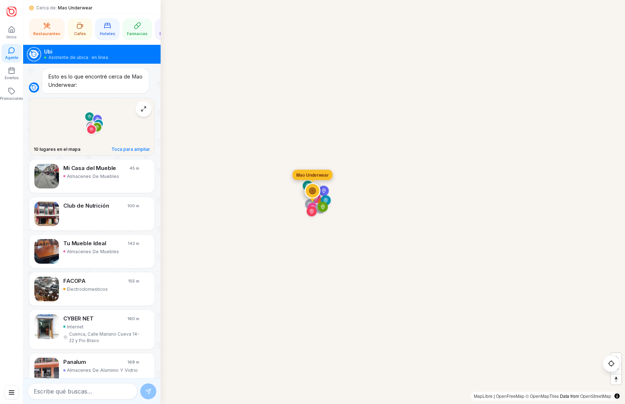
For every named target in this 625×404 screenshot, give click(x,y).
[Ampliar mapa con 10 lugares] (144, 109)
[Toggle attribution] (617, 396)
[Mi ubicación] (611, 363)
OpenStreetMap (595, 396)
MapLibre (483, 396)
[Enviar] (148, 391)
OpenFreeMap (510, 396)
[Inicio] (11, 11)
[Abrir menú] (11, 392)
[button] (91, 176)
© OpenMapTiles (542, 396)
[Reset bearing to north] (616, 379)
